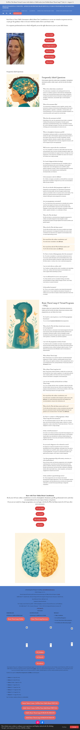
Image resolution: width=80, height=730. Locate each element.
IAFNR (58, 594)
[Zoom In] (27, 644)
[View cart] (10, 13)
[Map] (17, 637)
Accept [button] (74, 727)
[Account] (3, 13)
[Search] (6, 13)
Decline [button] (64, 727)
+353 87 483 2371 (40, 608)
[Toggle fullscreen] (27, 627)
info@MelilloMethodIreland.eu (48, 589)
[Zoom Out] (27, 646)
